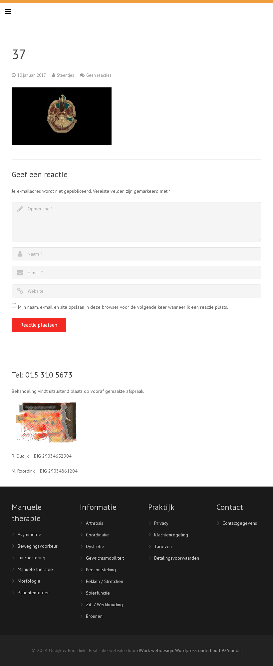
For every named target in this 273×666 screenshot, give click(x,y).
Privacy (161, 523)
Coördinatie (97, 535)
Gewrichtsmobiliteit (105, 558)
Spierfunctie (98, 593)
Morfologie (29, 581)
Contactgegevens (239, 523)
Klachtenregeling (171, 535)
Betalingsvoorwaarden (176, 558)
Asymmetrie (29, 534)
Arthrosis (94, 523)
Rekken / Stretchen (104, 581)
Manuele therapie (35, 569)
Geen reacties (98, 75)
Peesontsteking (101, 570)
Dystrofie (95, 546)
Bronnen (94, 616)
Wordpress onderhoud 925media (208, 650)
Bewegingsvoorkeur (38, 546)
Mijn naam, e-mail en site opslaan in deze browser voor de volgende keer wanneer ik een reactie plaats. (123, 307)
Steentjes (65, 75)
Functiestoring (31, 558)
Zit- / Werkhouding (104, 605)
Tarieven (163, 546)
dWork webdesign (155, 650)
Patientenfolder (33, 593)
